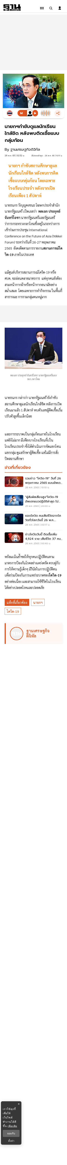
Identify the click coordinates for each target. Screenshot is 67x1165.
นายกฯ (38, 602)
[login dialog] (60, 8)
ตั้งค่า (11, 1140)
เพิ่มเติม (12, 1126)
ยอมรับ (11, 1133)
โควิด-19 (13, 611)
